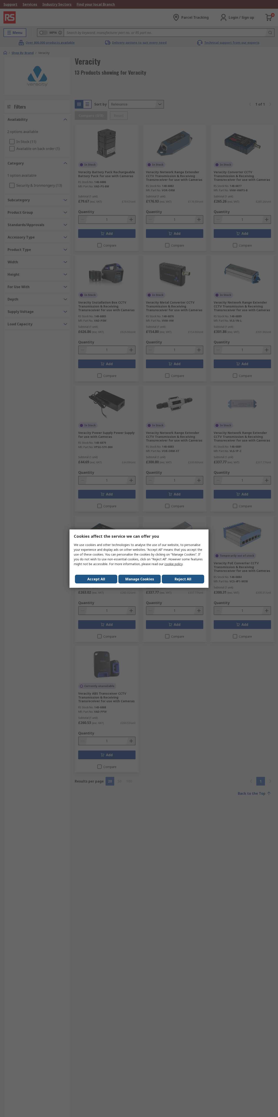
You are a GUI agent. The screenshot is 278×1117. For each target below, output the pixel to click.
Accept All (96, 579)
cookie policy (173, 564)
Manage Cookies (139, 579)
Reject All (183, 579)
